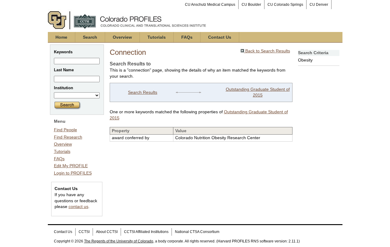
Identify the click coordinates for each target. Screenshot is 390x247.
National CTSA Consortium (197, 232)
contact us (78, 206)
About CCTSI (107, 232)
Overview (122, 37)
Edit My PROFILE (71, 165)
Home (61, 37)
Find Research (68, 137)
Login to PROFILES (73, 173)
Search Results (142, 92)
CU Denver (319, 4)
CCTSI (84, 232)
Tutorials (156, 37)
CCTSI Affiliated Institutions (146, 232)
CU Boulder (251, 4)
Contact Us (219, 37)
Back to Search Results (267, 50)
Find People (65, 129)
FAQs (187, 37)
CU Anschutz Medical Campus (210, 4)
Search (90, 37)
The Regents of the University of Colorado (118, 241)
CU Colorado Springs (285, 4)
